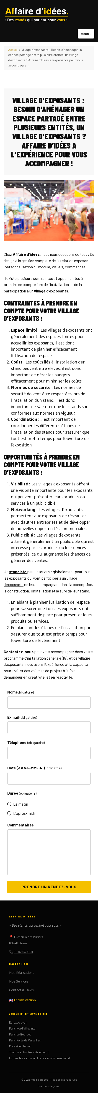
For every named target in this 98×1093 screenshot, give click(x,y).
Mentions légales (49, 1086)
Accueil (13, 50)
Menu (87, 34)
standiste (18, 571)
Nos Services (18, 981)
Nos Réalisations (21, 972)
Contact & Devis (21, 990)
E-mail (22, 717)
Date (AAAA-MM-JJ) (35, 767)
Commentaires (20, 825)
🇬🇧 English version (22, 1000)
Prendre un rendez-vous (49, 886)
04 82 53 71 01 (23, 952)
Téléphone (26, 742)
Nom (20, 692)
